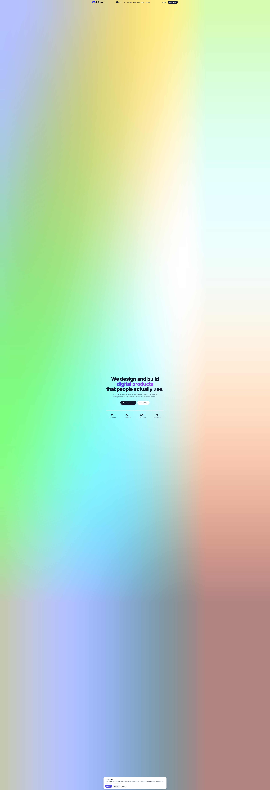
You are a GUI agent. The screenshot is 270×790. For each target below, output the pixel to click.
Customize (116, 786)
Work (134, 2)
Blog (138, 2)
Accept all (108, 786)
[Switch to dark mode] (124, 2)
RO (120, 2)
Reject (123, 786)
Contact (164, 2)
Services (129, 2)
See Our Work (143, 402)
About (142, 2)
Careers (148, 2)
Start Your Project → (128, 402)
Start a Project (172, 2)
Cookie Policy (118, 783)
